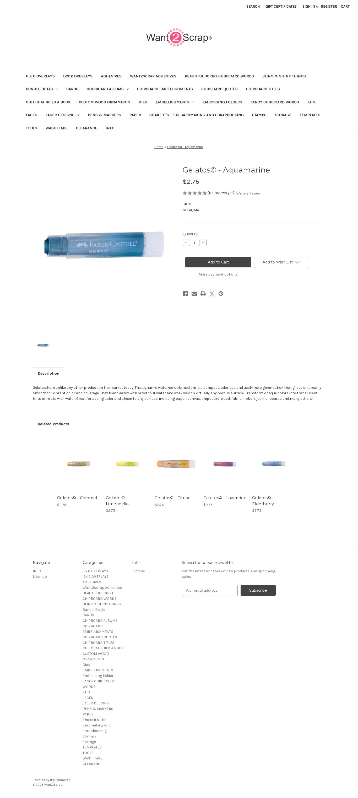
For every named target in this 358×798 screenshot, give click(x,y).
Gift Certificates (281, 6)
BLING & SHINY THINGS (284, 76)
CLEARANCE (86, 128)
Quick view (78, 459)
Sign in (308, 6)
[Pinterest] (221, 293)
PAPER (135, 114)
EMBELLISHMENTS (172, 102)
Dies (143, 102)
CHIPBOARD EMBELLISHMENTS (165, 89)
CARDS (72, 89)
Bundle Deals (39, 89)
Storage (283, 114)
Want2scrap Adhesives (153, 76)
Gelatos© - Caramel (77, 497)
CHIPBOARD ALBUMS (105, 89)
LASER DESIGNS (60, 114)
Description (48, 373)
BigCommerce (60, 780)
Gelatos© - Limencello (117, 500)
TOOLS (31, 128)
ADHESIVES (111, 76)
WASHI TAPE (57, 128)
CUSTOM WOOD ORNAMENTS (104, 102)
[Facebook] (185, 293)
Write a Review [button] (248, 193)
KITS (311, 102)
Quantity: (190, 234)
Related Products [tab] (53, 424)
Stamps (259, 114)
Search (253, 6)
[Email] (194, 293)
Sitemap (40, 576)
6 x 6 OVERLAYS (40, 76)
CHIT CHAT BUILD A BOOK (48, 102)
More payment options (218, 274)
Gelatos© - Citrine (173, 497)
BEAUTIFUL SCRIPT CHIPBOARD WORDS (219, 76)
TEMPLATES (310, 114)
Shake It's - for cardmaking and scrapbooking (196, 114)
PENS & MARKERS (104, 114)
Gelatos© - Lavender (224, 497)
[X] (212, 293)
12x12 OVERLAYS (78, 76)
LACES (31, 114)
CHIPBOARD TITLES (263, 89)
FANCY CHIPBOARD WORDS (275, 102)
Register (329, 6)
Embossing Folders (222, 102)
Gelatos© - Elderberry (263, 500)
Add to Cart (79, 468)
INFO (110, 128)
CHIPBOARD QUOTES (219, 89)
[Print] (203, 293)
